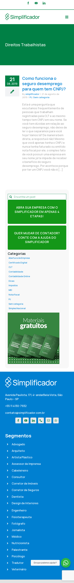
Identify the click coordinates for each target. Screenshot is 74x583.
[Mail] (48, 420)
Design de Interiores (25, 503)
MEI (10, 290)
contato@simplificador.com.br (25, 413)
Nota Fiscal (14, 294)
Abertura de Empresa (19, 258)
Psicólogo (18, 556)
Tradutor (18, 563)
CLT (11, 267)
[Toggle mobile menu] (67, 17)
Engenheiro (19, 510)
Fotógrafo (18, 523)
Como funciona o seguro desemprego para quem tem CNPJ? (44, 83)
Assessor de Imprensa (26, 464)
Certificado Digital (18, 262)
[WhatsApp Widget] (66, 563)
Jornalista (18, 530)
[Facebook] (18, 420)
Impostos (13, 285)
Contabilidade (16, 271)
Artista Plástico (22, 457)
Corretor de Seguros (25, 490)
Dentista (17, 497)
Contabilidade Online (19, 276)
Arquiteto (18, 451)
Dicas (11, 281)
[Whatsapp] (56, 420)
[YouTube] (26, 420)
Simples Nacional (17, 308)
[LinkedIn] (33, 420)
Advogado (18, 444)
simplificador (32, 94)
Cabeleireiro (20, 470)
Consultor (18, 477)
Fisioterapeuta (21, 517)
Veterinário (19, 569)
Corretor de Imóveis (25, 483)
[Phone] (41, 420)
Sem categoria (41, 97)
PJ (31, 97)
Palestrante (20, 550)
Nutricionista (20, 543)
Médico (17, 536)
